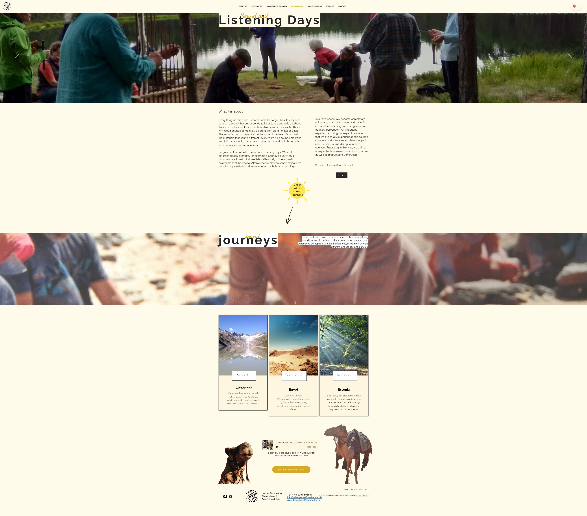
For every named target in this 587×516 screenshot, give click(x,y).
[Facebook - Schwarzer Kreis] (225, 496)
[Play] (277, 446)
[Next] (570, 58)
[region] (243, 362)
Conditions (363, 489)
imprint (345, 489)
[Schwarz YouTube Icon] (231, 496)
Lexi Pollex (363, 495)
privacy (354, 489)
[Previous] (17, 58)
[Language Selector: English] (576, 6)
